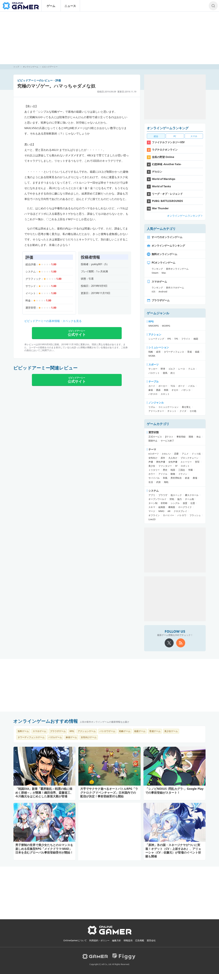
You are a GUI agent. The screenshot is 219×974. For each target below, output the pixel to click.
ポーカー (162, 385)
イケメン (182, 473)
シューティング (156, 338)
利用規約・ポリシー (99, 940)
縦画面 (161, 507)
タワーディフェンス (174, 351)
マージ (151, 511)
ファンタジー (165, 465)
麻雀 (150, 389)
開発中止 (152, 440)
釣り (173, 372)
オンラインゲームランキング (168, 128)
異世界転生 (176, 477)
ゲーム (51, 6)
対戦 (172, 499)
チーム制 (189, 499)
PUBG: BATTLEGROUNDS (167, 201)
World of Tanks (161, 186)
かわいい (166, 453)
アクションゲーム (87, 731)
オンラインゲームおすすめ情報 (45, 721)
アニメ (185, 453)
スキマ (151, 507)
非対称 (164, 503)
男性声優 (160, 461)
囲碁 (158, 389)
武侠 (158, 482)
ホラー (151, 473)
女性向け (152, 457)
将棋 (166, 389)
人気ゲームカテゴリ (161, 228)
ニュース (70, 6)
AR (169, 511)
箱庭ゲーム (139, 731)
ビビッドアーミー (50, 66)
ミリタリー (154, 469)
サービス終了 (167, 440)
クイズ (183, 410)
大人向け (172, 457)
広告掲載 (139, 940)
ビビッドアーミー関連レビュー (45, 368)
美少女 (151, 465)
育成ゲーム (154, 731)
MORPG (166, 325)
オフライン (154, 515)
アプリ (151, 495)
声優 (150, 461)
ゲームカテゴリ (158, 424)
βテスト (169, 436)
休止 (198, 436)
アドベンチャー (156, 410)
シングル (175, 503)
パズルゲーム (55, 737)
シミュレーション (158, 347)
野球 (163, 368)
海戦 (166, 482)
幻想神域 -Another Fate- (166, 164)
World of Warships (163, 179)
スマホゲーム (159, 281)
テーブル (153, 381)
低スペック (176, 495)
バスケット (154, 372)
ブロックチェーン (189, 457)
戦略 (150, 351)
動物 (173, 473)
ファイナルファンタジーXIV (168, 142)
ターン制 (152, 503)
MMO (161, 511)
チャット (171, 410)
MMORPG (153, 325)
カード (151, 385)
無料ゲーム (23, 731)
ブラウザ (162, 495)
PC (174, 136)
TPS (176, 338)
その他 (193, 410)
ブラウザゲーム (161, 300)
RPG (151, 321)
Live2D (152, 519)
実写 (197, 461)
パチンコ (185, 389)
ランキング (157, 268)
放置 (185, 503)
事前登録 (181, 436)
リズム (151, 406)
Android (163, 291)
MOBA (151, 355)
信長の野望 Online (163, 157)
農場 (195, 477)
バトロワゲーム (107, 731)
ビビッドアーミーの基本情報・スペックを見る (53, 321)
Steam (155, 272)
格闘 (196, 338)
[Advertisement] (109, 37)
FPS (169, 338)
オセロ (175, 389)
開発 (191, 436)
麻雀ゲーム (71, 737)
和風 (165, 477)
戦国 (173, 469)
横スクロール (191, 495)
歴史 (165, 469)
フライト (185, 338)
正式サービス (155, 436)
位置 (192, 503)
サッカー (152, 368)
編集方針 (116, 940)
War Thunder (160, 208)
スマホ (193, 136)
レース (181, 368)
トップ (16, 66)
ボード (181, 385)
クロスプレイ (180, 511)
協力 (179, 499)
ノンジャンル (156, 402)
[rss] (180, 642)
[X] (169, 642)
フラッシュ (195, 515)
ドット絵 (196, 453)
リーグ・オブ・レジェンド (167, 193)
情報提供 (128, 940)
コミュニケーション (168, 406)
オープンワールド (157, 499)
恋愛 (176, 453)
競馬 (165, 372)
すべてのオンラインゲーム (167, 237)
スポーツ (153, 364)
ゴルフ (171, 368)
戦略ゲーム (124, 731)
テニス (191, 368)
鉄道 (187, 477)
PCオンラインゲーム (163, 262)
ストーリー (186, 461)
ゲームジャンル (158, 313)
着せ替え (186, 406)
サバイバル (154, 477)
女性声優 (172, 461)
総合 (156, 136)
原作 (163, 457)
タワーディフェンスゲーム (31, 737)
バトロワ (181, 515)
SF (176, 465)
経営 (158, 351)
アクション (154, 334)
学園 (190, 469)
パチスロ (152, 393)
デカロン (157, 171)
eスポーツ (153, 453)
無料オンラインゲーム (164, 254)
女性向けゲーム (89, 737)
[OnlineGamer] (109, 934)
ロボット (185, 465)
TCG (173, 385)
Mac (164, 272)
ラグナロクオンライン (165, 149)
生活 (150, 482)
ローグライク (185, 507)
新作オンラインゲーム (177, 268)
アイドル (162, 473)
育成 (189, 351)
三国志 (181, 469)
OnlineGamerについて (75, 940)
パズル (191, 385)
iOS (153, 291)
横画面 (171, 507)
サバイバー (168, 515)
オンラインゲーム (30, 66)
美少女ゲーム (171, 731)
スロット (165, 393)
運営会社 (151, 940)
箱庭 (197, 351)
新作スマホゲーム (175, 287)
